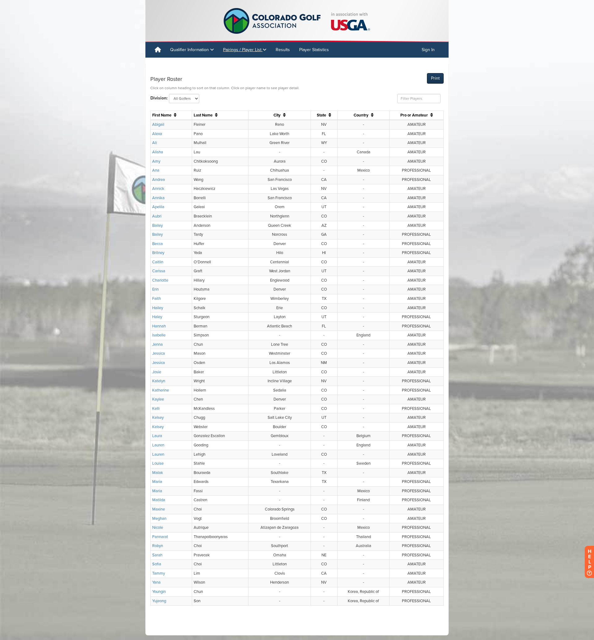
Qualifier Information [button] (190, 49)
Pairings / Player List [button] (243, 49)
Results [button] (283, 49)
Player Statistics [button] (314, 49)
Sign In (428, 49)
